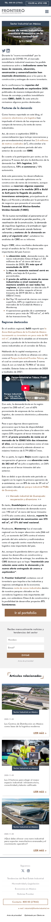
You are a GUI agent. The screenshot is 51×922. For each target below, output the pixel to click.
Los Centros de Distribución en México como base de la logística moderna (23, 725)
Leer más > (40, 733)
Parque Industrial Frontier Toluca (27, 358)
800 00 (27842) (16, 3)
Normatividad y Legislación (25, 883)
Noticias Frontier (25, 894)
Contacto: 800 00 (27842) (25, 902)
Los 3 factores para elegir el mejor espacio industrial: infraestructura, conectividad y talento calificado (21, 782)
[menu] (47, 12)
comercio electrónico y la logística (19, 118)
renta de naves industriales (27, 588)
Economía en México (25, 888)
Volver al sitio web (37, 3)
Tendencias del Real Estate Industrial (25, 878)
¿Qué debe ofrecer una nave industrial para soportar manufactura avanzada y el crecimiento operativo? (25, 841)
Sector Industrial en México (25, 23)
